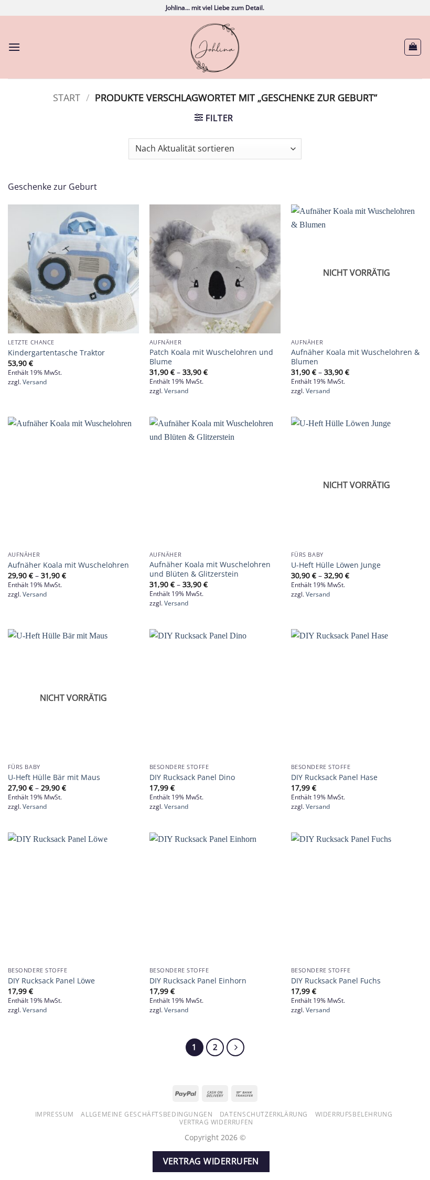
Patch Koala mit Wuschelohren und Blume (211, 357)
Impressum (54, 1114)
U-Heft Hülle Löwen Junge (336, 565)
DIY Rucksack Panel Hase (334, 777)
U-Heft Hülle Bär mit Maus (54, 777)
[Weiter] (235, 1047)
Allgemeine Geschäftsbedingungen (146, 1114)
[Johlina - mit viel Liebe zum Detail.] (215, 47)
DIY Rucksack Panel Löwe (51, 981)
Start (66, 97)
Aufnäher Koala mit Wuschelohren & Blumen (355, 357)
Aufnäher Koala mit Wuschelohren (68, 565)
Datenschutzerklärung (264, 1114)
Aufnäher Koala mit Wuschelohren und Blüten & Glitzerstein (210, 569)
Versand (35, 382)
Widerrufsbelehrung (354, 1114)
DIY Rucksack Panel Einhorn (197, 981)
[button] (14, 47)
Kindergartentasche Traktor (56, 353)
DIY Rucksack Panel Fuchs (336, 981)
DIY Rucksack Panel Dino (192, 777)
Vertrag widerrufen (216, 1122)
